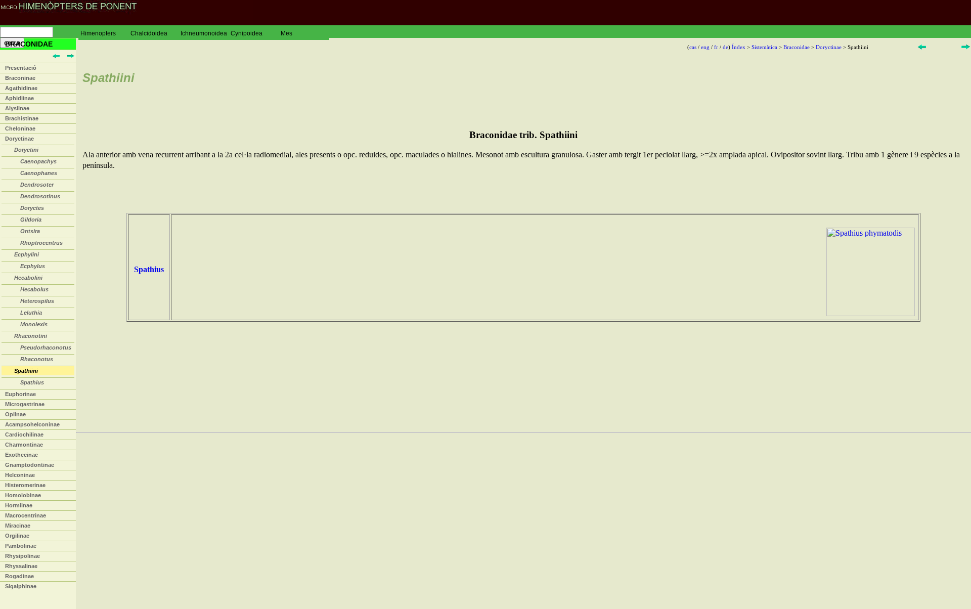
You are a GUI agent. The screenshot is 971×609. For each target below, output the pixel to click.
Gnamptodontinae (29, 465)
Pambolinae (20, 546)
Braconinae (20, 78)
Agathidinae (21, 88)
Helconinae (20, 475)
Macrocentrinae (25, 515)
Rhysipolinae (22, 556)
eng (705, 47)
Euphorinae (20, 394)
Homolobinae (23, 495)
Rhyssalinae (21, 566)
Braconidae (796, 47)
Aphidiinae (19, 98)
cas (692, 47)
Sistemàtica (764, 47)
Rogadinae (19, 576)
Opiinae (15, 414)
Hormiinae (18, 505)
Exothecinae (21, 455)
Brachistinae (21, 118)
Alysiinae (17, 108)
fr (716, 47)
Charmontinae (24, 445)
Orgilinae (17, 536)
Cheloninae (20, 128)
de (725, 47)
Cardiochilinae (24, 434)
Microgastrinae (25, 404)
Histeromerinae (25, 485)
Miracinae (17, 526)
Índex (738, 47)
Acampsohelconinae (32, 424)
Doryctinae (19, 139)
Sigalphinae (20, 586)
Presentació (20, 68)
